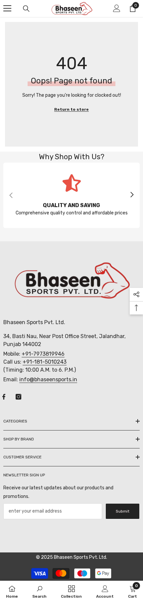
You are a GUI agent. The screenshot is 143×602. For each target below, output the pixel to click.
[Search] (26, 9)
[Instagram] (18, 397)
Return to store (71, 109)
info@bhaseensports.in (48, 379)
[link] (71, 195)
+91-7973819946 (43, 354)
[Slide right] (132, 195)
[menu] (7, 8)
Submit (122, 511)
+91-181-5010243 (45, 362)
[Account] (116, 8)
